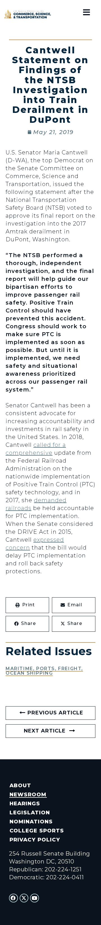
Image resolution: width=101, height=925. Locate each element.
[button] (27, 605)
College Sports (37, 830)
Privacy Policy (35, 839)
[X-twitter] (24, 898)
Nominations (31, 821)
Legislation (30, 812)
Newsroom (28, 794)
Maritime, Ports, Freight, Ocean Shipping (44, 671)
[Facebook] (13, 898)
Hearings (25, 803)
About (20, 785)
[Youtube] (34, 898)
